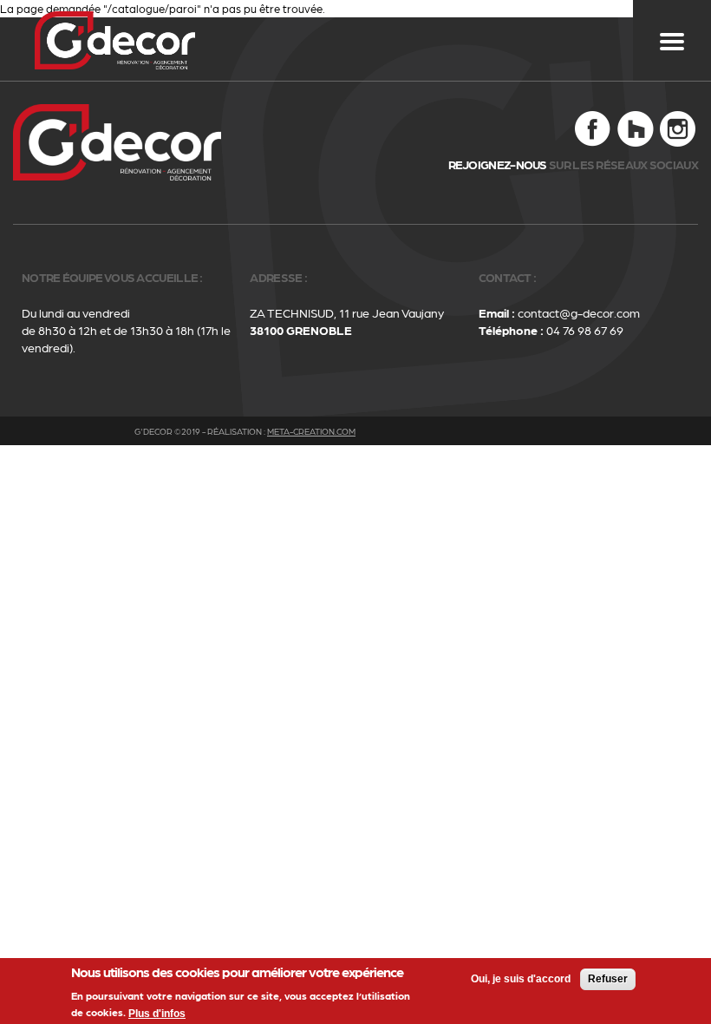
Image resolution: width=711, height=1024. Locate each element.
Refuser (608, 979)
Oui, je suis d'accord (521, 979)
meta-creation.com (311, 431)
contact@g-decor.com (579, 312)
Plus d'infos (157, 1014)
